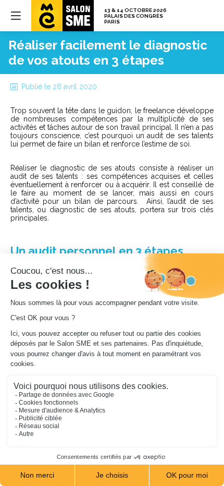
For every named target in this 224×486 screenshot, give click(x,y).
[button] (15, 15)
